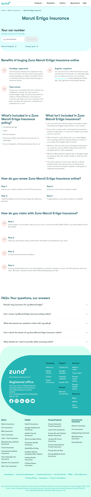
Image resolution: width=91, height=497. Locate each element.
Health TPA (63, 382)
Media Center (48, 372)
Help (84, 3)
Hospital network (62, 377)
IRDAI (70, 474)
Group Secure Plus (55, 450)
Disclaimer (43, 478)
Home (3, 10)
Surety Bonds (77, 442)
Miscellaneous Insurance (77, 438)
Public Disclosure (50, 381)
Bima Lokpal (75, 406)
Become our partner (63, 392)
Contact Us (63, 367)
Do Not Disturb (60, 474)
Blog (74, 398)
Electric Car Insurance (10, 463)
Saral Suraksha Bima (33, 439)
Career (48, 376)
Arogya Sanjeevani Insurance (32, 429)
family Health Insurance (30, 459)
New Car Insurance (8, 466)
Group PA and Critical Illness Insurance (57, 434)
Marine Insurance (78, 426)
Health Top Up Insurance (30, 434)
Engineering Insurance (80, 433)
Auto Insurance (7, 435)
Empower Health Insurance (31, 444)
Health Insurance (31, 424)
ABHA (74, 401)
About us (49, 367)
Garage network (62, 372)
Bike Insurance (7, 431)
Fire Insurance (77, 429)
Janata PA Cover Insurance (55, 440)
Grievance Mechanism (25, 474)
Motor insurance (7, 424)
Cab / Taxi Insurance (9, 438)
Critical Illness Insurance (30, 464)
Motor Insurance (14, 10)
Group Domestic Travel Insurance (54, 425)
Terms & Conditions (58, 478)
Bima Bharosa (80, 474)
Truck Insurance (7, 448)
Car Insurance (7, 428)
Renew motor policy (75, 378)
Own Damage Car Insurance (8, 458)
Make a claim (75, 368)
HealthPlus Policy (32, 448)
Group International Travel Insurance (56, 446)
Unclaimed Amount (43, 474)
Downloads (8, 474)
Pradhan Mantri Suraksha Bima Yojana (33, 453)
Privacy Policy (31, 478)
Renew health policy (75, 386)
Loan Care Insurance (56, 430)
